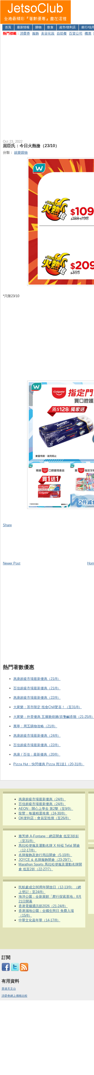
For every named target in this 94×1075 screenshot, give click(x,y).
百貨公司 (76, 33)
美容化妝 (48, 33)
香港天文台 (9, 988)
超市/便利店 (67, 27)
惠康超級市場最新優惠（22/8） (37, 698)
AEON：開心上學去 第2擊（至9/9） (46, 809)
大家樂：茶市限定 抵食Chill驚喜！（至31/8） (47, 707)
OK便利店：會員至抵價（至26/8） (45, 818)
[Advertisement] (47, 86)
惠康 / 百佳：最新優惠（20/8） (36, 754)
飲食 (50, 27)
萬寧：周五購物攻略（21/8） (35, 726)
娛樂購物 (21, 152)
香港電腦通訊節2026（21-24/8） (43, 906)
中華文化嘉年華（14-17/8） (39, 920)
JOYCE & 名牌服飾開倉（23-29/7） (46, 860)
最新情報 (23, 27)
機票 (88, 33)
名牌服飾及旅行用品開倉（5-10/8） (45, 855)
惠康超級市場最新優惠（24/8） (37, 736)
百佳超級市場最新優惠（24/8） (42, 804)
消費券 (25, 33)
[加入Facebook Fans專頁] (6, 970)
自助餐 (62, 33)
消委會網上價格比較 (14, 995)
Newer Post (11, 563)
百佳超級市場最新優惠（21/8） (37, 688)
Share (7, 525)
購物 (38, 27)
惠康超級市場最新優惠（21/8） (37, 679)
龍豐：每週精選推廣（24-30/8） (43, 813)
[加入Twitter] (15, 970)
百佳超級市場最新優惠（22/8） (37, 745)
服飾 (35, 33)
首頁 (8, 27)
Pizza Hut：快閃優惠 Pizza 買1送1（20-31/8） (48, 764)
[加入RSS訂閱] (24, 970)
